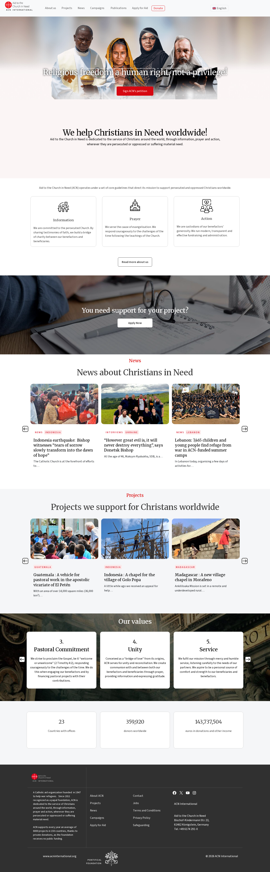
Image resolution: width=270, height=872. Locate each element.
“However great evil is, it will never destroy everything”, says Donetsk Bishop (62, 445)
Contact (138, 796)
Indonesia (42, 567)
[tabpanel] (64, 426)
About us (50, 8)
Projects (67, 8)
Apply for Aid (140, 8)
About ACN (97, 796)
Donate (158, 8)
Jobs (136, 803)
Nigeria (192, 432)
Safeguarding (141, 825)
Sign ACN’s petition (135, 91)
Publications (119, 8)
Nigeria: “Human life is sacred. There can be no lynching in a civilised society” (203, 445)
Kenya (180, 567)
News (81, 8)
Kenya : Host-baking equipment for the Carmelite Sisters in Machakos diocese (205, 580)
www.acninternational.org (59, 856)
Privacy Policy (141, 818)
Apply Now (135, 323)
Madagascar (114, 567)
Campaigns (97, 8)
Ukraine (61, 432)
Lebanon (122, 432)
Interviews (43, 432)
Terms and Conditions (147, 810)
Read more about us (135, 262)
